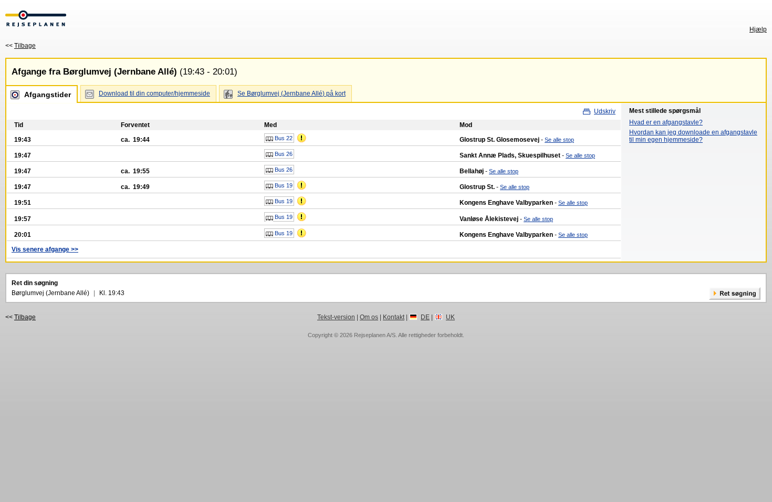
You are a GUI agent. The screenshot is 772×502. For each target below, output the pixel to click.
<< (20, 45)
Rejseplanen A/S (374, 335)
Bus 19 (283, 185)
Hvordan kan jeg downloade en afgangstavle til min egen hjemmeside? (693, 136)
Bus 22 (283, 138)
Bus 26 (283, 154)
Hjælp (758, 29)
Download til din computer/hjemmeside (154, 93)
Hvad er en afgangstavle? (666, 122)
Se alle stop (559, 140)
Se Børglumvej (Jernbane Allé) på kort (291, 93)
